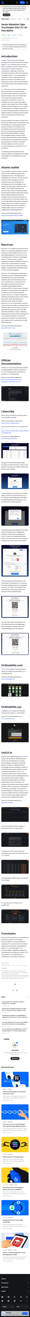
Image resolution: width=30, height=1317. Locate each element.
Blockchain (14, 35)
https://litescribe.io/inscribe (9, 438)
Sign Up (22, 2)
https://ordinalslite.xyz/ (7, 718)
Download (25, 1313)
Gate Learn (5, 19)
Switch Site (6, 14)
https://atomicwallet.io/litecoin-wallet (12, 215)
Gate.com (23, 756)
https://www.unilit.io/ (7, 802)
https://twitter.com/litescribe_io (10, 423)
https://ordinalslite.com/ (8, 679)
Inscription (20, 35)
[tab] (13, 19)
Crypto (9, 35)
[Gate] (2, 2)
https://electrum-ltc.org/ (8, 328)
